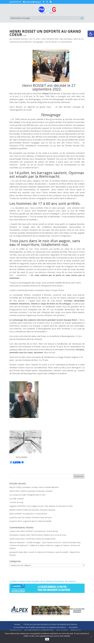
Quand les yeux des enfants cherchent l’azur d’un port (30, 517)
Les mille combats (16, 498)
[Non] (91, 637)
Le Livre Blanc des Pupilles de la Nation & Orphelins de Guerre (40, 627)
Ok (47, 639)
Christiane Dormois (20, 39)
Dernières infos (52, 39)
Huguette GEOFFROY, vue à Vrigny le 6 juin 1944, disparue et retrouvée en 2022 (41, 506)
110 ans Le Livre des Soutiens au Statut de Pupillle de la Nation (50, 624)
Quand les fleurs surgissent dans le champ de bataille (30, 521)
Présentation (15, 630)
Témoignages (38, 42)
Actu (43, 39)
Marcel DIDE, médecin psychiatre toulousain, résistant (30, 491)
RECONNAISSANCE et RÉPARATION (38, 630)
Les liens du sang (16, 502)
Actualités (73, 627)
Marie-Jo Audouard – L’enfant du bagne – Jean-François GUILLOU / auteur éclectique (42, 542)
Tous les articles (50, 42)
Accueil (17, 624)
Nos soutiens (62, 630)
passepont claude (16, 552)
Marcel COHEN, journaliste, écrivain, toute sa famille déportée (34, 487)
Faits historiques (65, 39)
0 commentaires (65, 42)
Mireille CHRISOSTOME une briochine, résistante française (32, 510)
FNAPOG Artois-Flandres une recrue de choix (48, 535)
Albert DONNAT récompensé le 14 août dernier (28, 513)
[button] (91, 34)
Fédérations (76, 630)
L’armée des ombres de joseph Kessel (40, 539)
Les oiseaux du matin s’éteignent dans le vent (27, 495)
